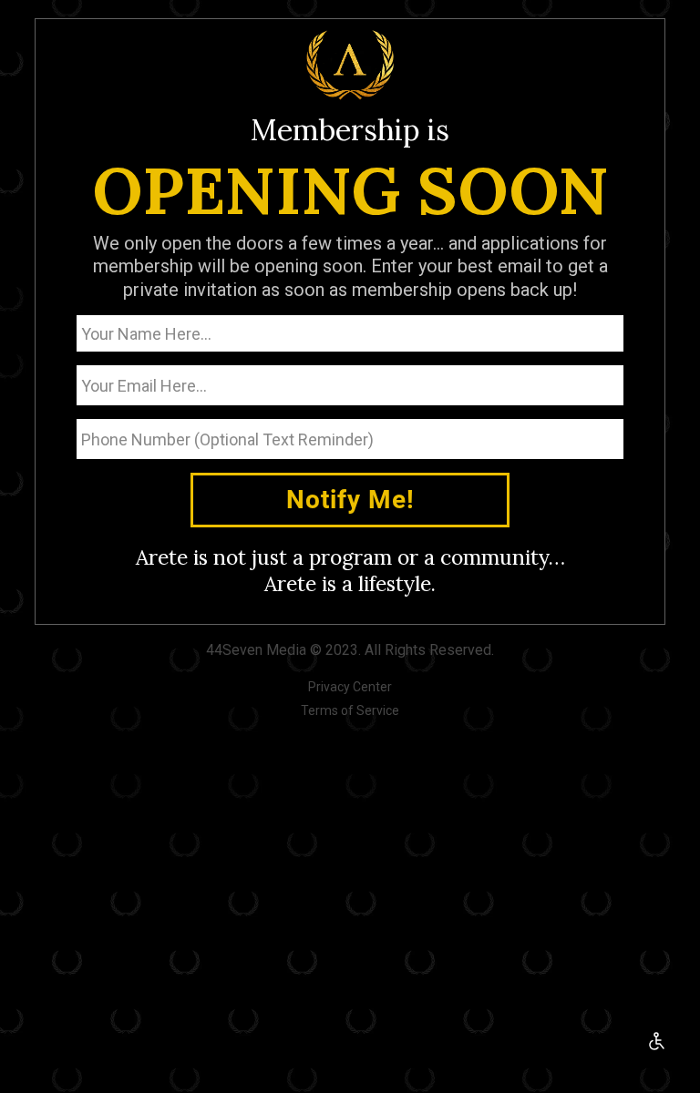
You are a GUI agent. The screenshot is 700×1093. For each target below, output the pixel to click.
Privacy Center (350, 686)
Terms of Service (350, 710)
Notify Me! (350, 500)
